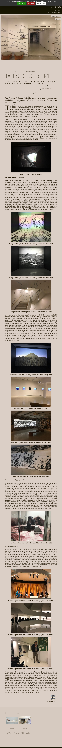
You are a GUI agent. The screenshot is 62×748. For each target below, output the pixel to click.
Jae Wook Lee (47, 89)
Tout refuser (31, 3)
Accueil (7, 71)
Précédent (12, 728)
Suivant (25, 728)
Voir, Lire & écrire (14, 71)
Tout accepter (21, 3)
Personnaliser (41, 3)
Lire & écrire (56, 7)
